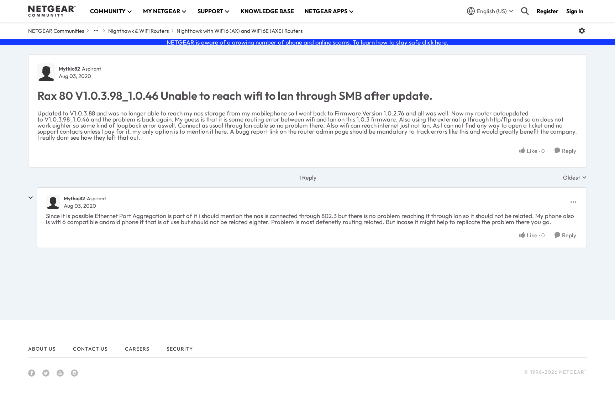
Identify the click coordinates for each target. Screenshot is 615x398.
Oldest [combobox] (575, 177)
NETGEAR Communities (56, 30)
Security (180, 349)
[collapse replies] (30, 197)
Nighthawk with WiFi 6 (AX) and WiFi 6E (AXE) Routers (240, 30)
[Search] (525, 11)
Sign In (574, 11)
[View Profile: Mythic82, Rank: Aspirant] (46, 72)
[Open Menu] (582, 31)
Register (547, 11)
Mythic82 (69, 68)
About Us (42, 349)
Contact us (90, 349)
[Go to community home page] (52, 11)
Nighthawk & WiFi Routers (138, 30)
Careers (137, 349)
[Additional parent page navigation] (96, 31)
